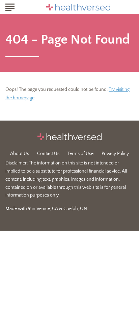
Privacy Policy (115, 153)
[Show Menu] (10, 6)
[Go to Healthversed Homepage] (78, 7)
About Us (19, 153)
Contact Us (48, 153)
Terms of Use (80, 153)
